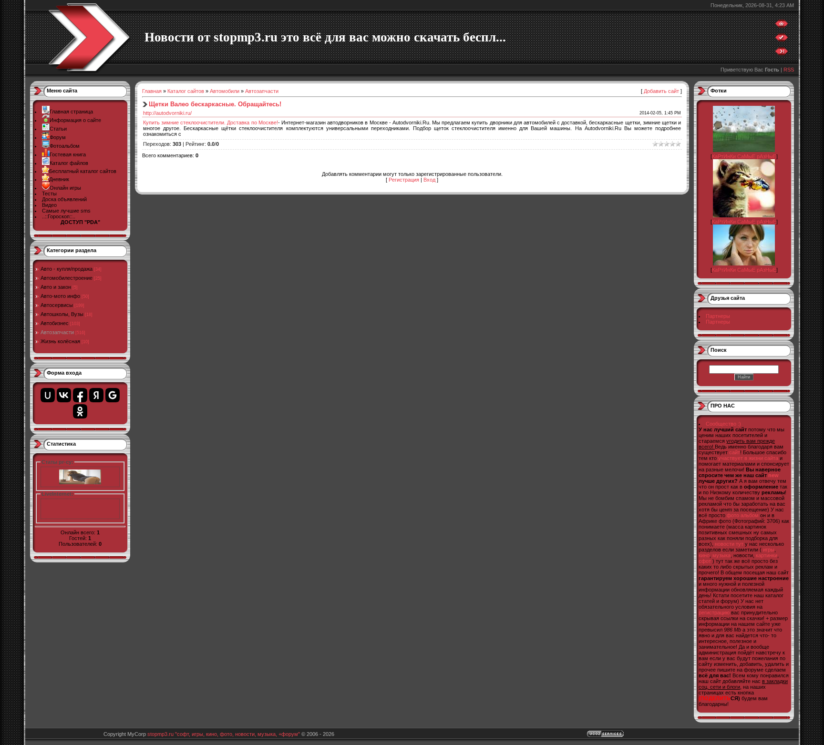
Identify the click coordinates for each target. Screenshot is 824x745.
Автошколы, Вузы (62, 314)
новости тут (729, 544)
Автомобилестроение (67, 278)
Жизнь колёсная (60, 341)
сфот (705, 561)
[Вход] (781, 53)
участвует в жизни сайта (748, 458)
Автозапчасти (57, 332)
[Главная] (781, 26)
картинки (766, 555)
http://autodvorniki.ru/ (167, 113)
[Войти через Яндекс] (96, 395)
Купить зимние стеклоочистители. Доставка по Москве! (210, 122)
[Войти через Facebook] (80, 395)
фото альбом (743, 515)
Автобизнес (55, 323)
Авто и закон (56, 287)
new (773, 475)
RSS (788, 69)
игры (768, 549)
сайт (734, 452)
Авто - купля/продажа (67, 269)
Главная (152, 91)
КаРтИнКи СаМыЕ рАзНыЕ (744, 156)
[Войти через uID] (48, 395)
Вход (429, 180)
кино (704, 555)
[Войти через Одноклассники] (80, 411)
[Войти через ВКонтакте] (64, 395)
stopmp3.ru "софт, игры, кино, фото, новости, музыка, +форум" (223, 734)
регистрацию (714, 612)
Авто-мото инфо (60, 296)
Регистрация (404, 180)
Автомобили (224, 91)
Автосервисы (57, 305)
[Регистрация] (781, 39)
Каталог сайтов (185, 91)
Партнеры (718, 316)
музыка (721, 555)
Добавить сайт (661, 91)
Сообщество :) (723, 424)
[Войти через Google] (112, 395)
